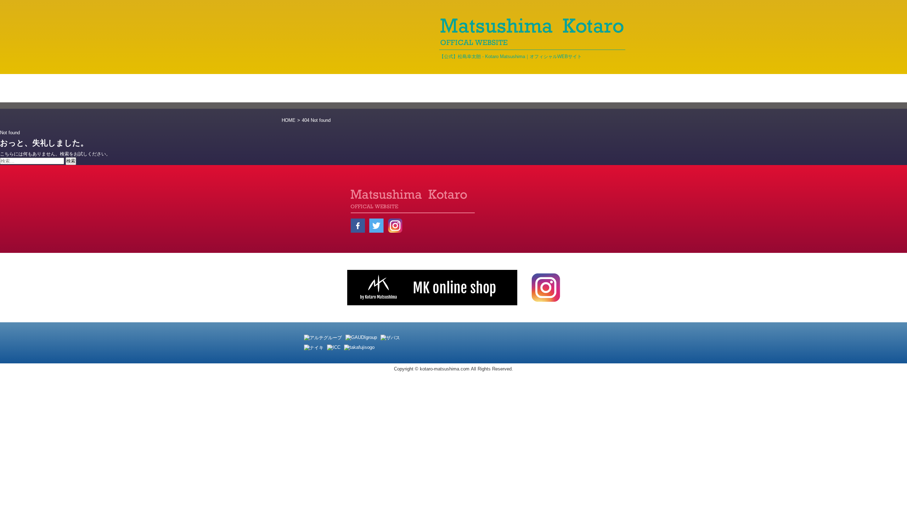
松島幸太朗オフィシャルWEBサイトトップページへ (338, 211)
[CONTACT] (604, 88)
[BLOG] (447, 88)
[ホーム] (305, 88)
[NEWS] (351, 88)
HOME (288, 120)
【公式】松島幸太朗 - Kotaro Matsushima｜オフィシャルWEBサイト (510, 56)
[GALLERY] (497, 88)
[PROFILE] (399, 88)
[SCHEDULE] (553, 88)
